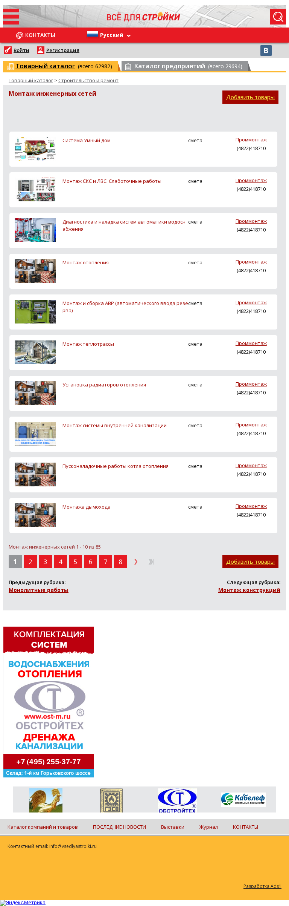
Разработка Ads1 (262, 886)
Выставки (172, 826)
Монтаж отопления (85, 262)
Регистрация (62, 50)
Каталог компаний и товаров (43, 826)
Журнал (208, 826)
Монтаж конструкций (249, 589)
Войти (21, 50)
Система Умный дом (86, 140)
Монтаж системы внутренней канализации (114, 425)
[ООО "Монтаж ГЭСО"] (111, 802)
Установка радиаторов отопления (104, 384)
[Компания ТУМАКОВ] (46, 802)
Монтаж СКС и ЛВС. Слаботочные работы (111, 181)
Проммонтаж (251, 139)
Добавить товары (250, 97)
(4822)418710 (251, 148)
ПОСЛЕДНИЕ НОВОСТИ (119, 826)
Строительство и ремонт (88, 80)
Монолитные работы (38, 589)
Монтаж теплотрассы (88, 343)
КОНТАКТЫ (245, 826)
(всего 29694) (188, 65)
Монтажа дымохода (86, 506)
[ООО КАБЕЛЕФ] (243, 800)
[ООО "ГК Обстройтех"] (177, 801)
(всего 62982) (63, 65)
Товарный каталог (31, 80)
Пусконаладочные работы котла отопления (115, 466)
